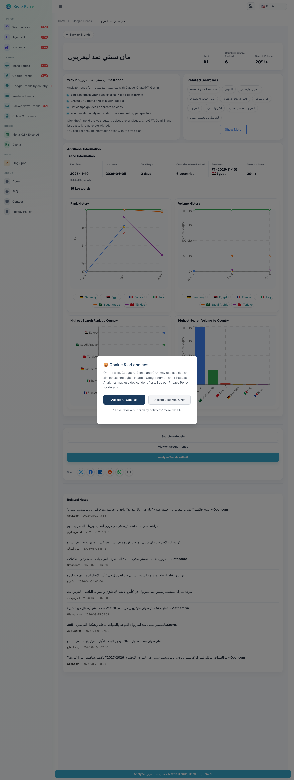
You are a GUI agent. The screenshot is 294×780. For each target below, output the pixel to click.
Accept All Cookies (124, 399)
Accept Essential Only (169, 399)
